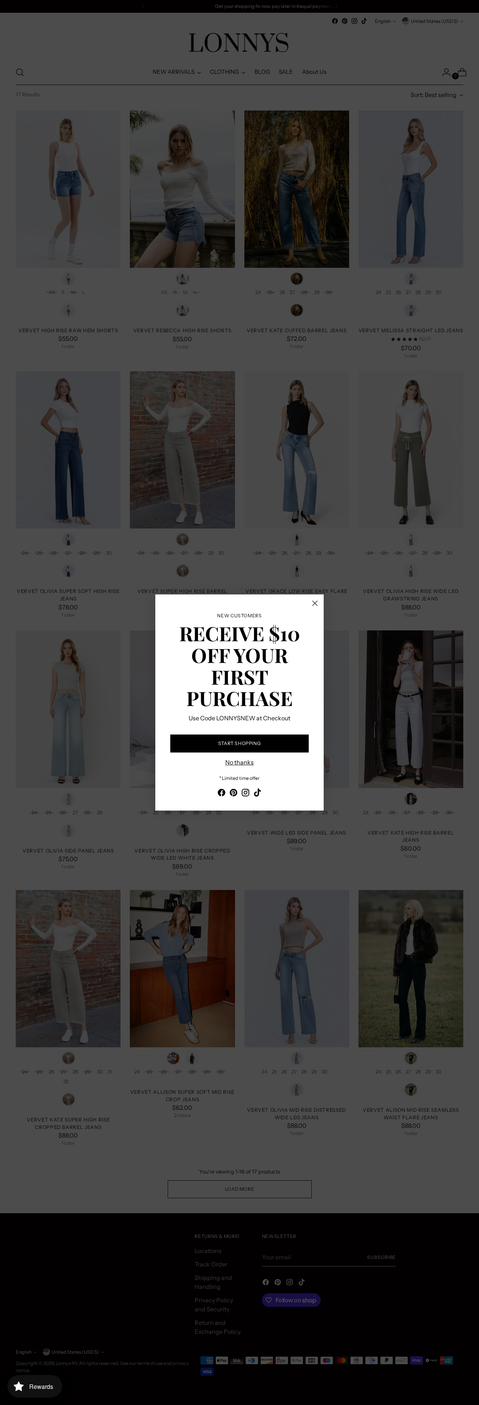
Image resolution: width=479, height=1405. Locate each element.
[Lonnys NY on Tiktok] (257, 793)
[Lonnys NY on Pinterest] (233, 793)
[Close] (315, 603)
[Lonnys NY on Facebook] (221, 793)
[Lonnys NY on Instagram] (245, 793)
